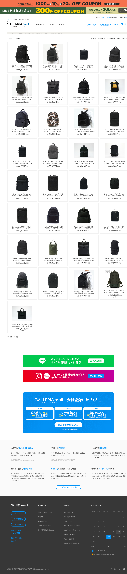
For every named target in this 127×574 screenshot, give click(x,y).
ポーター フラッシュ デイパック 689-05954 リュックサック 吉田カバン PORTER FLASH (115, 130)
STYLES (62, 25)
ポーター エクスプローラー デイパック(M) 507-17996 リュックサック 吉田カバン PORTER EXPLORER (22, 98)
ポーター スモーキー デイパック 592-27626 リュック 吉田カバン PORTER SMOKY (22, 130)
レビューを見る (18, 524)
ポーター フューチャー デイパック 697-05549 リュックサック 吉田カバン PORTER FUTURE (53, 292)
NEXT (124, 546)
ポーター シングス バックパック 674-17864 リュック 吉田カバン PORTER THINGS (22, 66)
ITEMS (51, 25)
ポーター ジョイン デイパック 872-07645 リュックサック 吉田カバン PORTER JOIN (83, 66)
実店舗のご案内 (42, 521)
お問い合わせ (18, 513)
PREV (92, 546)
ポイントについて (69, 539)
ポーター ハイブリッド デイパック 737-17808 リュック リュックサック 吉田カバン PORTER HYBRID (114, 195)
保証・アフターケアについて (72, 525)
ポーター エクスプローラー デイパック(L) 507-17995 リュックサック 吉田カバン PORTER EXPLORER (53, 66)
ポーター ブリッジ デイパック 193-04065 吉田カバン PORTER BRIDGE (84, 292)
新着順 (119, 38)
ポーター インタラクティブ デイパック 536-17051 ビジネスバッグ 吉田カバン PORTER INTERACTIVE (53, 195)
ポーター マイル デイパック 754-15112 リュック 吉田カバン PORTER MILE (84, 98)
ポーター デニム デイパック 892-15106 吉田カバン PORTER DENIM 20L (84, 130)
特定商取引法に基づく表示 (46, 530)
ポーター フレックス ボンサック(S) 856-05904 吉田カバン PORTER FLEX (53, 259)
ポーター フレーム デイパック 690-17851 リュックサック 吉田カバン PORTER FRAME (22, 162)
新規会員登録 (104, 24)
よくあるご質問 (18, 519)
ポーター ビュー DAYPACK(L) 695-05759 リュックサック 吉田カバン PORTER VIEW (22, 259)
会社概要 (40, 516)
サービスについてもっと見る (68, 487)
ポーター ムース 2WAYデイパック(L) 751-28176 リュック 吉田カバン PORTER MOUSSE (53, 98)
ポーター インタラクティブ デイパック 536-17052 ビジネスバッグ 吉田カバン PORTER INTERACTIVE (22, 227)
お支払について (68, 521)
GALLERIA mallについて (45, 512)
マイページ (96, 24)
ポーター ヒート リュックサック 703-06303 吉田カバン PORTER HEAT (115, 259)
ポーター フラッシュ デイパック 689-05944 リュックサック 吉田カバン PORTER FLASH (84, 195)
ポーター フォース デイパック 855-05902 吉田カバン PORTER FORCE (22, 194)
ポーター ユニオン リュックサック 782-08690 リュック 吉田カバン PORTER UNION (114, 98)
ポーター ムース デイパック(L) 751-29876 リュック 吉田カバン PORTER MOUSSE (114, 66)
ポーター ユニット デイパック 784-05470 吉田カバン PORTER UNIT (83, 227)
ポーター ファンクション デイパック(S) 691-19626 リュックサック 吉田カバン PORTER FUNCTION (53, 162)
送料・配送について (69, 516)
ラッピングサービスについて (72, 530)
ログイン (88, 24)
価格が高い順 (111, 38)
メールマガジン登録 (69, 534)
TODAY (108, 546)
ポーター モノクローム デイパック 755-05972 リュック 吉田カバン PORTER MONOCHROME (114, 291)
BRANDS (40, 25)
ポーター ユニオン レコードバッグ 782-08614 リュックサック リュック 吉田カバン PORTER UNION (22, 325)
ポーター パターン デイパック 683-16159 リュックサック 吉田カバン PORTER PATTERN (53, 130)
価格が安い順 (101, 38)
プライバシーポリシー (44, 525)
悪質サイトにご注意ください (72, 543)
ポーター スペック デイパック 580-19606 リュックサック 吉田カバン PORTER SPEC (83, 162)
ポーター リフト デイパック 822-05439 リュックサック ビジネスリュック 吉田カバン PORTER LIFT (114, 227)
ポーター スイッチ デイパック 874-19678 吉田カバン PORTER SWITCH (53, 227)
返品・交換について (69, 512)
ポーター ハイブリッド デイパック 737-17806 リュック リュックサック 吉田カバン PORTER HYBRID (114, 162)
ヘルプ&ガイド (114, 24)
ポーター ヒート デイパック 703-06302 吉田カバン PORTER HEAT (22, 292)
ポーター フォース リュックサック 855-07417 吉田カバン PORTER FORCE (83, 259)
